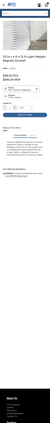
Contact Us (12, 416)
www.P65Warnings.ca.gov (16, 176)
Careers (10, 407)
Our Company (13, 404)
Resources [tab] (32, 135)
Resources (11, 410)
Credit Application (15, 413)
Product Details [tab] (20, 135)
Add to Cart (25, 115)
